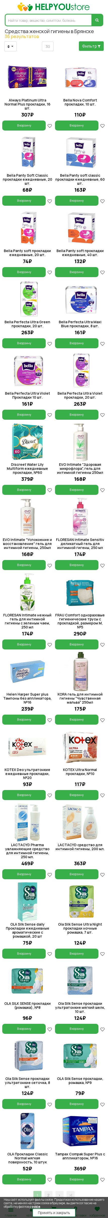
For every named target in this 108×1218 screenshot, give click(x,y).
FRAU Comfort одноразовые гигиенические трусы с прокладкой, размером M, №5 (80, 621)
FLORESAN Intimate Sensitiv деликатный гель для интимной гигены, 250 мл (80, 543)
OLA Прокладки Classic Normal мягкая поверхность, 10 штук (27, 1158)
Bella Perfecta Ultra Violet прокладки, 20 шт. (80, 395)
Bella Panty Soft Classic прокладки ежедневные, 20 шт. (27, 179)
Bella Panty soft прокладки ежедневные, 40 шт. (80, 252)
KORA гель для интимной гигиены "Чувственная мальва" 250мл (80, 698)
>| (70, 1195)
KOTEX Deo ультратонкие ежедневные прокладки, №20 (27, 773)
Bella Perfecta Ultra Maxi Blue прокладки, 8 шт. (80, 323)
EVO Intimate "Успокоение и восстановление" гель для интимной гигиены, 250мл (27, 543)
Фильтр (90, 46)
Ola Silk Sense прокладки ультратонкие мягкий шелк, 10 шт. (80, 1007)
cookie (34, 1206)
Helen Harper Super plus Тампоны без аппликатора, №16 (27, 698)
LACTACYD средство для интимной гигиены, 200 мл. (80, 846)
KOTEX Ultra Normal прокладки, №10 (80, 771)
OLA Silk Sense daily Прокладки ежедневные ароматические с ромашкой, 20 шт (27, 930)
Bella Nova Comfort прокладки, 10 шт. (80, 102)
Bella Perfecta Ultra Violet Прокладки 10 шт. (27, 395)
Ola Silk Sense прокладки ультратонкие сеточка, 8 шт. (27, 1082)
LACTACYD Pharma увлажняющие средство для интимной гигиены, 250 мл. (27, 850)
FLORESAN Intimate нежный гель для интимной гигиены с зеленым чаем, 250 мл (27, 621)
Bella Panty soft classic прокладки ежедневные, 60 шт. (80, 179)
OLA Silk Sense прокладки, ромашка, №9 (80, 1080)
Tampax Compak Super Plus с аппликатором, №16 (80, 1156)
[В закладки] (49, 125)
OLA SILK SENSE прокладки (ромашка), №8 (27, 1005)
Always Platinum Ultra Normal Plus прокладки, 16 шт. (27, 104)
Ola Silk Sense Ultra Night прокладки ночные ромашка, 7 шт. (80, 928)
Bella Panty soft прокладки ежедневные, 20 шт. (27, 252)
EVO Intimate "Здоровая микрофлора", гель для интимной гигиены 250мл (80, 468)
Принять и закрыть (54, 1212)
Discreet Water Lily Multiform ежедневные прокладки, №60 (27, 468)
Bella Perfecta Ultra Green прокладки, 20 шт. (27, 323)
